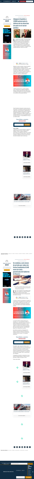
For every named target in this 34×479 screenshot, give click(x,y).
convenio (20, 253)
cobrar (13, 450)
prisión (27, 450)
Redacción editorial (7, 19)
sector (7, 254)
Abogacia (10, 253)
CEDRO (14, 253)
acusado (10, 450)
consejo (16, 253)
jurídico (30, 253)
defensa (24, 253)
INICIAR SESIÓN (29, 1)
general (27, 253)
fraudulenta (23, 450)
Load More (17, 454)
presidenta (3, 254)
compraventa (17, 450)
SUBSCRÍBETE (22, 1)
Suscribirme (28, 477)
